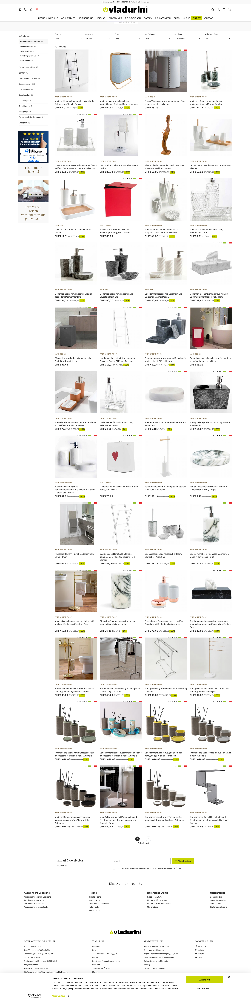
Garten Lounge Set (218, 900)
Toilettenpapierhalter (29, 56)
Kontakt (95, 957)
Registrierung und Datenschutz (156, 946)
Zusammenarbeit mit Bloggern (104, 954)
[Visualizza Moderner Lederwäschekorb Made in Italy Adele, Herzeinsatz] (135, 441)
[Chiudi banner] (229, 977)
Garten (148, 18)
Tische (93, 893)
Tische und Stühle (48, 18)
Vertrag (208, 18)
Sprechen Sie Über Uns (101, 968)
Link (178, 868)
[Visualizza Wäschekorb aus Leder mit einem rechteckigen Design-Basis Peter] (135, 184)
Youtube (200, 954)
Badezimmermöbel (29, 67)
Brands (58, 34)
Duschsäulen (26, 95)
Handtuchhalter (28, 47)
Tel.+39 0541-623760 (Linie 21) (37, 950)
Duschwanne (26, 89)
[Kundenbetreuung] (25, 9)
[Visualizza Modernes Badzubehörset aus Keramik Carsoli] (90, 184)
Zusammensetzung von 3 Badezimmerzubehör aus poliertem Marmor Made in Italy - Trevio (75, 490)
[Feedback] (31, 9)
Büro (177, 18)
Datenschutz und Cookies (154, 968)
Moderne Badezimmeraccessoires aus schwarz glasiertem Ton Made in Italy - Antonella (72, 820)
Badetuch (24, 123)
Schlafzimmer (163, 18)
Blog (94, 950)
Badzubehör (26, 61)
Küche (186, 18)
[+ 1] (148, 839)
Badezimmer (115, 18)
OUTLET (197, 18)
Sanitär (23, 73)
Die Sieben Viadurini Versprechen (106, 961)
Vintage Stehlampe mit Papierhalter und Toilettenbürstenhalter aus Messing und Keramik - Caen (118, 820)
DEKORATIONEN (133, 18)
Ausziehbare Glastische (34, 904)
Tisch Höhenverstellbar (99, 904)
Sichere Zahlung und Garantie (156, 961)
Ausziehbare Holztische (34, 900)
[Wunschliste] (90, 62)
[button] (69, 38)
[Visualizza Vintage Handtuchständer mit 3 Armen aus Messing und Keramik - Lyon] (225, 643)
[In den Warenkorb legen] (135, 56)
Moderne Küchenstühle (157, 900)
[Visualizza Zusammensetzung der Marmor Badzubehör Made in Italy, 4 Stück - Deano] (180, 313)
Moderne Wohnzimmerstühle (159, 904)
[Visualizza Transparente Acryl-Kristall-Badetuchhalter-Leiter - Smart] (90, 509)
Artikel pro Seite (211, 34)
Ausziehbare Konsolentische (36, 907)
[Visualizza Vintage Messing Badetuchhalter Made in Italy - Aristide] (180, 643)
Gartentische (94, 910)
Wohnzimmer (68, 18)
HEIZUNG (100, 18)
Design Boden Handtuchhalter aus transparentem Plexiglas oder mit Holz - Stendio (118, 557)
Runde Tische (95, 897)
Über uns (96, 965)
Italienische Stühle (157, 893)
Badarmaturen (27, 84)
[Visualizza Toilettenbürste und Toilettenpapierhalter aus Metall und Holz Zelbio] (180, 441)
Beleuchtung (85, 18)
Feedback (96, 946)
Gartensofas (215, 904)
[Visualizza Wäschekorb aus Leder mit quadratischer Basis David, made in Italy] (90, 313)
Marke (95, 972)
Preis (117, 34)
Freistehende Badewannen (32, 117)
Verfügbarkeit (150, 34)
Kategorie (89, 34)
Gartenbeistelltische (218, 907)
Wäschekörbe (26, 51)
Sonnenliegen (216, 897)
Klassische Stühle (154, 897)
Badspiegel (25, 112)
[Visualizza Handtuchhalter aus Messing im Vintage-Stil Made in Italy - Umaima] (135, 643)
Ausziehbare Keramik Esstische (37, 897)
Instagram (201, 950)
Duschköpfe (25, 101)
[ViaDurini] (125, 9)
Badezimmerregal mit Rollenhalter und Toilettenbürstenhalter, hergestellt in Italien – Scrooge (210, 820)
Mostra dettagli (59, 996)
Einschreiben (184, 861)
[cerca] (212, 9)
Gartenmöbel (217, 893)
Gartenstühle (152, 907)
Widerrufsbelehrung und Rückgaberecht (160, 957)
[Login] (218, 9)
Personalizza (203, 988)
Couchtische (94, 900)
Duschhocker (25, 106)
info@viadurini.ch (31, 965)
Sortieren (178, 34)
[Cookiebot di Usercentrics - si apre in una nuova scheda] (34, 996)
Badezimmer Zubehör (31, 41)
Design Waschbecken (30, 78)
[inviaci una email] (19, 9)
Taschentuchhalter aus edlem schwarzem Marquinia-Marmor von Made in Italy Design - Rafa (210, 624)
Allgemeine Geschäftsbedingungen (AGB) (161, 954)
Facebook (201, 946)
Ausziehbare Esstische (37, 893)
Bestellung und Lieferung (154, 950)
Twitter (200, 957)
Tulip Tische (94, 907)
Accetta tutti (204, 980)
